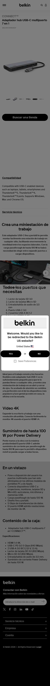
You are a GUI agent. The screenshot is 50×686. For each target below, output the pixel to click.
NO (39, 354)
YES (11, 354)
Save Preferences (27, 361)
